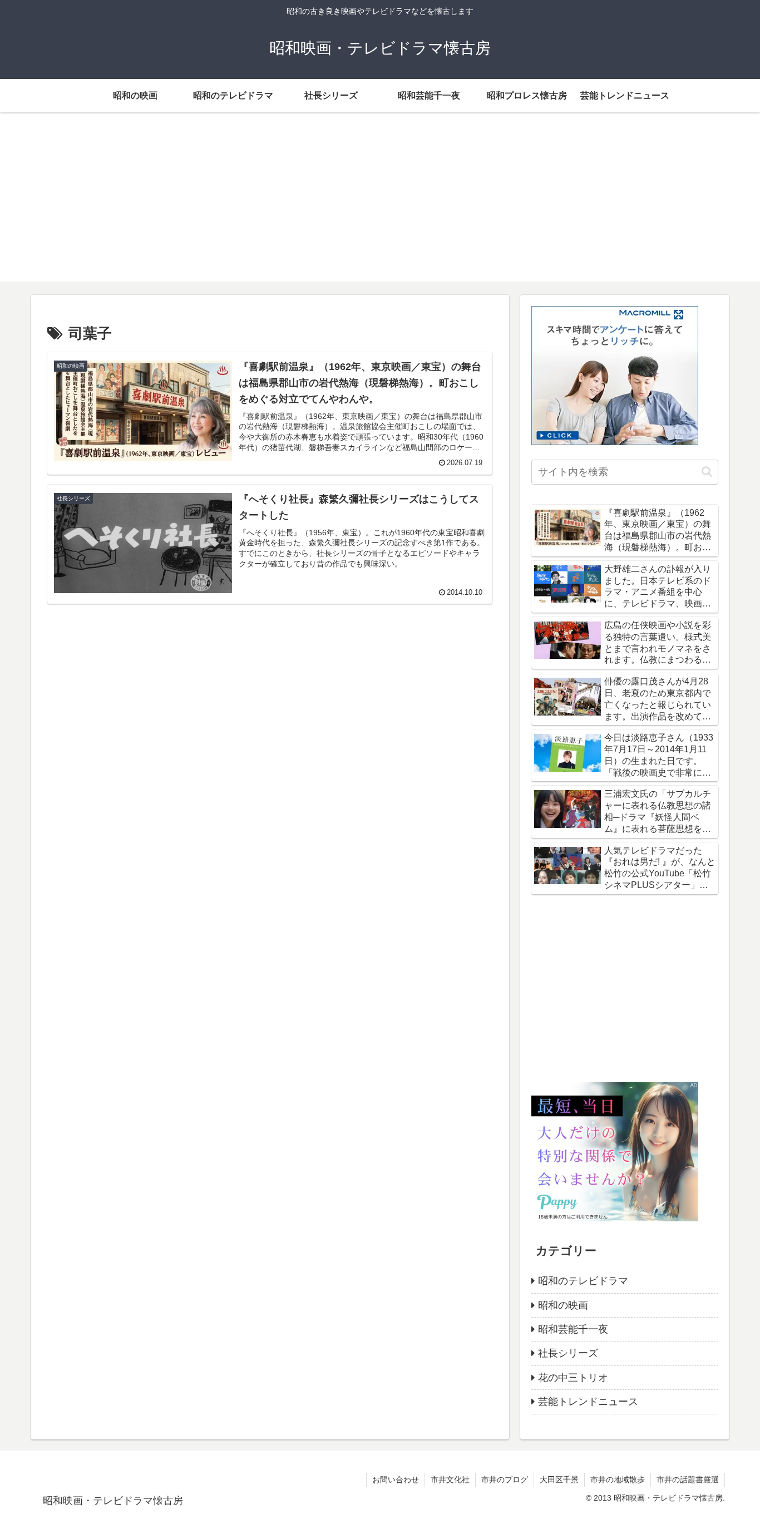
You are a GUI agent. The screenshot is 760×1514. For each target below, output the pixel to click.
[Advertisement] (380, 204)
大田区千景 (559, 1479)
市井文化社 (450, 1479)
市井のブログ (504, 1479)
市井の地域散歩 (617, 1479)
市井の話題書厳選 (688, 1479)
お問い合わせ (395, 1479)
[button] (707, 471)
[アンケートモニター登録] (614, 375)
